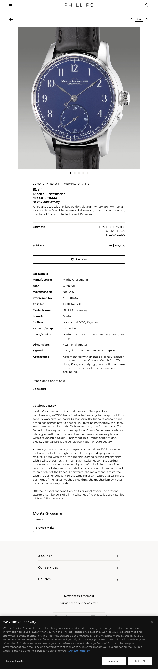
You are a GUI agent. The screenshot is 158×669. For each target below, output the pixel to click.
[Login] (146, 5)
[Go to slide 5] (87, 173)
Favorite (81, 259)
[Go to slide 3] (79, 173)
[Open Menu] (13, 5)
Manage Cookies (15, 661)
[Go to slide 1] (70, 173)
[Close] (152, 622)
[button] (79, 98)
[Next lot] (147, 19)
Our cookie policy (79, 650)
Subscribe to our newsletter (79, 603)
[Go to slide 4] (83, 173)
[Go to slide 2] (75, 173)
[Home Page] (79, 5)
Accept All (113, 661)
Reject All (140, 661)
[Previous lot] (131, 19)
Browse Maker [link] (45, 527)
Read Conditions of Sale (49, 381)
